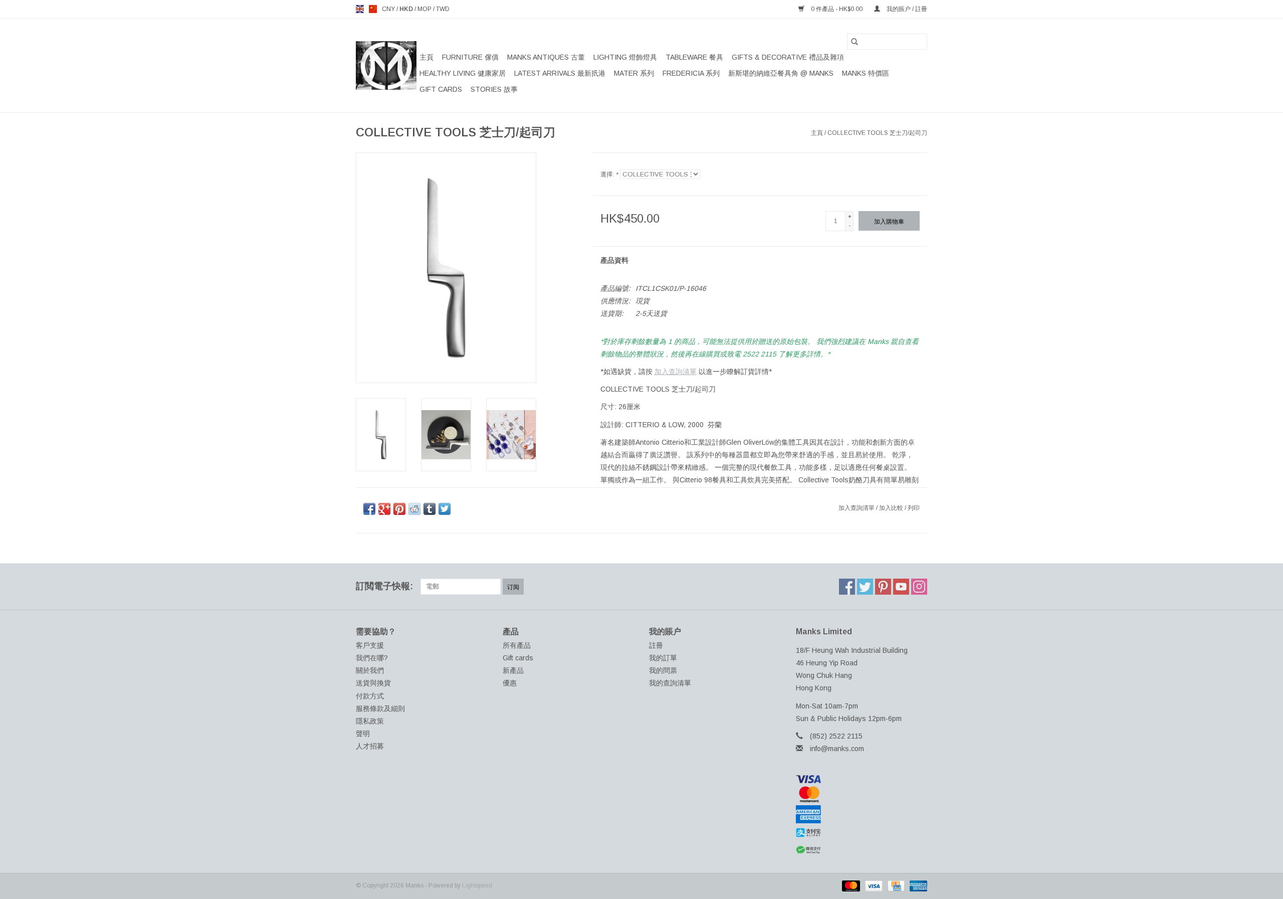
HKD (406, 9)
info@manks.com (837, 749)
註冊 (656, 645)
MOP (425, 9)
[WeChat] (862, 850)
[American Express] (862, 814)
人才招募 (370, 746)
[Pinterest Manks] (883, 587)
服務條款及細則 (380, 708)
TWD (443, 9)
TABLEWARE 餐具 (694, 57)
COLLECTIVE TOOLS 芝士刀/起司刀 (877, 132)
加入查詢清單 (676, 372)
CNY (389, 9)
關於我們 (370, 670)
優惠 (510, 683)
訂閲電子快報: (384, 586)
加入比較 (892, 507)
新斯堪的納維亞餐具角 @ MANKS (780, 73)
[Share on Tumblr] (429, 509)
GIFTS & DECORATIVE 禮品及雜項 (788, 57)
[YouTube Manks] (901, 587)
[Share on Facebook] (369, 509)
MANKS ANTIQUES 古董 (546, 57)
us (373, 9)
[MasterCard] (862, 794)
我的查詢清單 (670, 683)
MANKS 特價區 (865, 73)
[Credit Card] (895, 885)
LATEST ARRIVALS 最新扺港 (559, 73)
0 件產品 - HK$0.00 (836, 9)
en (360, 9)
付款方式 (370, 696)
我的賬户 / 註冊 (906, 9)
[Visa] (862, 779)
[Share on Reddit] (414, 509)
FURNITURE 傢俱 (470, 57)
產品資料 (614, 260)
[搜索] (854, 42)
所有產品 (517, 645)
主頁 (426, 57)
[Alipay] (862, 832)
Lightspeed (477, 885)
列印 (914, 507)
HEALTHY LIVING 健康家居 (462, 73)
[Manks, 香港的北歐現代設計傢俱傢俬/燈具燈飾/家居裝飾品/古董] (386, 65)
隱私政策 (370, 721)
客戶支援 (370, 645)
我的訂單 (663, 658)
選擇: (609, 174)
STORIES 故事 (494, 89)
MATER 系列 (634, 73)
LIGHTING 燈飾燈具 (625, 57)
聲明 (363, 734)
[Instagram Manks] (919, 587)
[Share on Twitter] (445, 509)
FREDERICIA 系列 (691, 73)
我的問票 (663, 670)
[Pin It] (399, 509)
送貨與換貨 (373, 683)
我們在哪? (372, 658)
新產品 (513, 670)
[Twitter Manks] (865, 587)
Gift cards (440, 89)
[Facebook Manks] (847, 587)
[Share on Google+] (384, 509)
